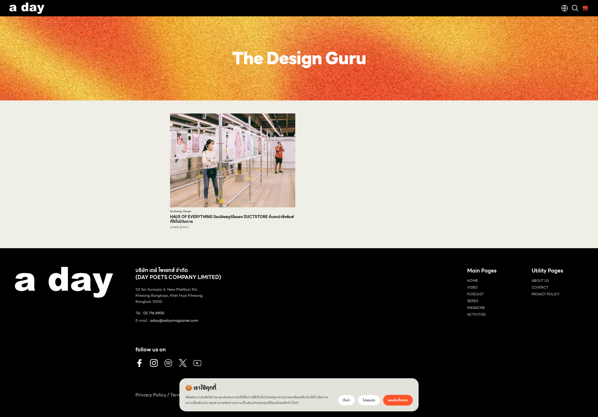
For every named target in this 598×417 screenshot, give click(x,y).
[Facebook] (139, 363)
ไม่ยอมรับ (369, 400)
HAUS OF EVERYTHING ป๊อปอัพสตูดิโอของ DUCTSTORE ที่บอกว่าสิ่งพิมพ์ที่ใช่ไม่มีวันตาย (232, 219)
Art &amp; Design (180, 211)
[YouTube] (197, 363)
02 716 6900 (153, 313)
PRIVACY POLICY (545, 294)
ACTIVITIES (476, 314)
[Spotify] (168, 363)
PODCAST (475, 294)
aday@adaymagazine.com (174, 320)
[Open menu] (585, 8)
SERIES (472, 301)
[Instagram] (154, 363)
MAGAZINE (476, 307)
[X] (183, 363)
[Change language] (564, 8)
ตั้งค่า (295, 403)
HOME (472, 280)
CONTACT (540, 287)
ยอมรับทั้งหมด (398, 400)
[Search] (575, 8)
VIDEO (472, 287)
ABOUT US (540, 280)
